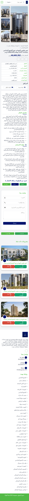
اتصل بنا (14, 184)
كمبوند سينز (23, 413)
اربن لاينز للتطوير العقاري (11, 63)
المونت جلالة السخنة (21, 407)
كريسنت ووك (22, 404)
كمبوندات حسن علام (21, 442)
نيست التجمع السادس (20, 460)
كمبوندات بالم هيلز (21, 427)
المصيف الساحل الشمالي (19, 469)
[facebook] (4, 2)
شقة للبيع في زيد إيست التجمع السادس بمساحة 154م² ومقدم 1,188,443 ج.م (15, 319)
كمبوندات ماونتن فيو (21, 445)
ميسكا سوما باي (22, 419)
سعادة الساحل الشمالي (20, 475)
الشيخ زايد (23, 386)
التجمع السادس (13, 66)
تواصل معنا (6, 184)
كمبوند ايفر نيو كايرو (21, 454)
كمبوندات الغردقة (21, 389)
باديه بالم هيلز (22, 451)
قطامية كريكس (22, 401)
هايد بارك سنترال (22, 463)
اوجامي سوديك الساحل (20, 489)
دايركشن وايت (22, 472)
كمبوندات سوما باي (21, 424)
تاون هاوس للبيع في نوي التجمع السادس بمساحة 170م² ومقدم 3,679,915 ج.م (15, 263)
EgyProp (7, 495)
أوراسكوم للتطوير (21, 439)
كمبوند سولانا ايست (21, 398)
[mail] (18, 59)
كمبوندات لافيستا (22, 448)
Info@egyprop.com (22, 369)
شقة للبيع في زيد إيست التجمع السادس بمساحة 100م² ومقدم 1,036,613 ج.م (15, 291)
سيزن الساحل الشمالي (20, 478)
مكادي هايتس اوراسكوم (20, 410)
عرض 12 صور (21, 40)
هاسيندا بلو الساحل (21, 486)
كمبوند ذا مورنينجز (21, 466)
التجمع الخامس (22, 377)
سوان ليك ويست (22, 422)
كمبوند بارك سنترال (21, 416)
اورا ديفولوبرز (22, 433)
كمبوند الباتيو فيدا (22, 457)
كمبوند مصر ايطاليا (21, 436)
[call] (22, 59)
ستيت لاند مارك (22, 395)
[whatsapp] (26, 59)
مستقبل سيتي (22, 380)
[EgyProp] (27, 2)
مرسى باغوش (22, 484)
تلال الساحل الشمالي (21, 481)
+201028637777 (22, 359)
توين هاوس (14, 80)
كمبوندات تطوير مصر (21, 430)
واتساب (22, 184)
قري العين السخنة (21, 383)
